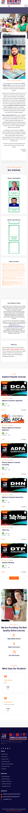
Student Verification (6, 778)
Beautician (4, 768)
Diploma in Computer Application (12, 401)
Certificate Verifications (6, 783)
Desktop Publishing (8, 563)
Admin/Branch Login (6, 786)
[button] (2, 23)
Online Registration (6, 776)
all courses (14, 578)
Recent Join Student (14, 178)
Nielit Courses (5, 756)
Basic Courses (5, 754)
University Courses (6, 766)
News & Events (14, 262)
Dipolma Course (5, 759)
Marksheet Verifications (6, 781)
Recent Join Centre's (14, 220)
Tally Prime (5, 530)
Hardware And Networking (7, 763)
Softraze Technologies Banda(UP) (14, 810)
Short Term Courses (6, 761)
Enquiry (24, 410)
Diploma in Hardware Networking (12, 497)
